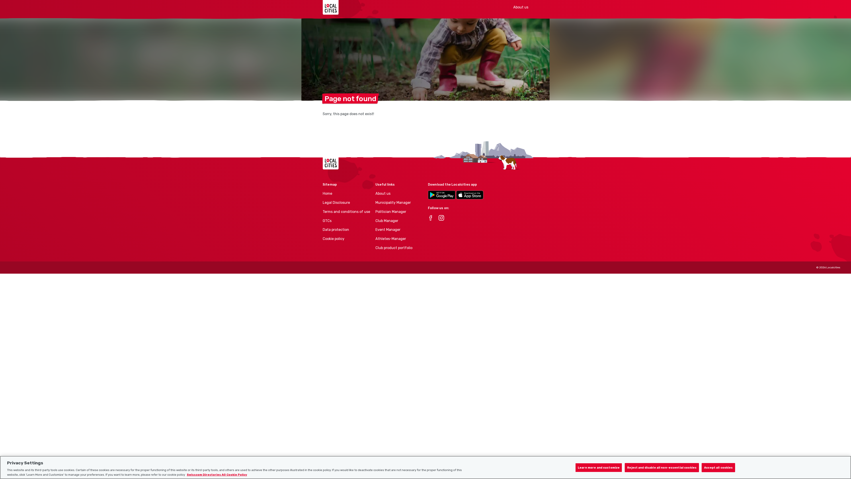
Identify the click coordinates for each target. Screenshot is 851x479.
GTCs (327, 221)
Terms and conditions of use (346, 212)
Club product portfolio (393, 248)
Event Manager (387, 230)
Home (327, 193)
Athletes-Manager (390, 239)
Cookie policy (333, 239)
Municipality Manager (393, 202)
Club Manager (386, 221)
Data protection (336, 230)
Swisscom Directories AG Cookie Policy (217, 474)
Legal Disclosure (336, 202)
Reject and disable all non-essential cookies (662, 467)
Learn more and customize (599, 467)
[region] (425, 467)
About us (520, 7)
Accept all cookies (718, 467)
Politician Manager (390, 212)
